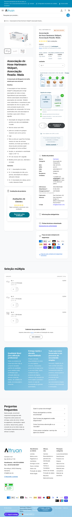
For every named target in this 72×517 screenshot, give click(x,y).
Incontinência (60, 466)
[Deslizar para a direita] (29, 44)
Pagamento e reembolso (34, 460)
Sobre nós (33, 468)
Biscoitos (46, 475)
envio (32, 332)
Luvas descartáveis (62, 454)
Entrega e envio (34, 463)
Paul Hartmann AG (45, 29)
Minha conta (33, 456)
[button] (3, 10)
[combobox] (36, 15)
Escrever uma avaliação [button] (19, 214)
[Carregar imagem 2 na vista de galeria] (15, 51)
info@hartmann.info (59, 204)
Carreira (45, 454)
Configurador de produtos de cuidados (47, 3)
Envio (40, 48)
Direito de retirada (48, 470)
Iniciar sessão (64, 3)
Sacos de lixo (60, 463)
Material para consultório (60, 470)
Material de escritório (59, 474)
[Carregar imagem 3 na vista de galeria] (22, 51)
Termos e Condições (46, 467)
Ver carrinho (36, 337)
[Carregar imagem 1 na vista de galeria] (7, 51)
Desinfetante (60, 456)
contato (32, 454)
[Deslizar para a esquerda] (26, 44)
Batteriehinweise (48, 478)
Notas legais (33, 473)
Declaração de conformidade (48, 226)
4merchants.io (13, 510)
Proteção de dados (35, 471)
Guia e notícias (34, 466)
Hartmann (56, 159)
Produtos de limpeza (60, 460)
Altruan (9, 508)
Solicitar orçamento (51, 144)
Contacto (32, 3)
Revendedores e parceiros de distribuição (48, 459)
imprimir (45, 463)
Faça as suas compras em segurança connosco (51, 254)
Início (7, 21)
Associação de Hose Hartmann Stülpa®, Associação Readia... (26, 21)
